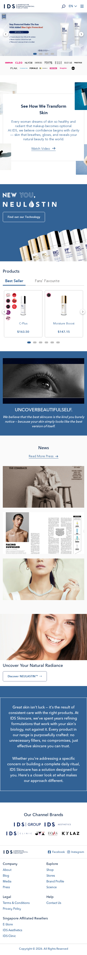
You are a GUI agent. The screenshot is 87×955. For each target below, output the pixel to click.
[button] (63, 6)
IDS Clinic (9, 936)
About (7, 870)
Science (51, 887)
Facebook (58, 852)
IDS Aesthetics (12, 930)
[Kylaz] (71, 833)
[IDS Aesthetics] (58, 824)
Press (6, 887)
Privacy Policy (12, 908)
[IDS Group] (27, 824)
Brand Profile (55, 881)
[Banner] (43, 34)
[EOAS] (52, 833)
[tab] (47, 282)
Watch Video (40, 149)
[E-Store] (40, 833)
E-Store (8, 924)
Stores (50, 875)
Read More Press (41, 456)
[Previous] (4, 311)
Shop (50, 870)
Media (7, 881)
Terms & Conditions (16, 903)
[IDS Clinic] (19, 833)
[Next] (82, 311)
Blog (6, 875)
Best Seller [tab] (14, 281)
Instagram (77, 852)
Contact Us (53, 903)
